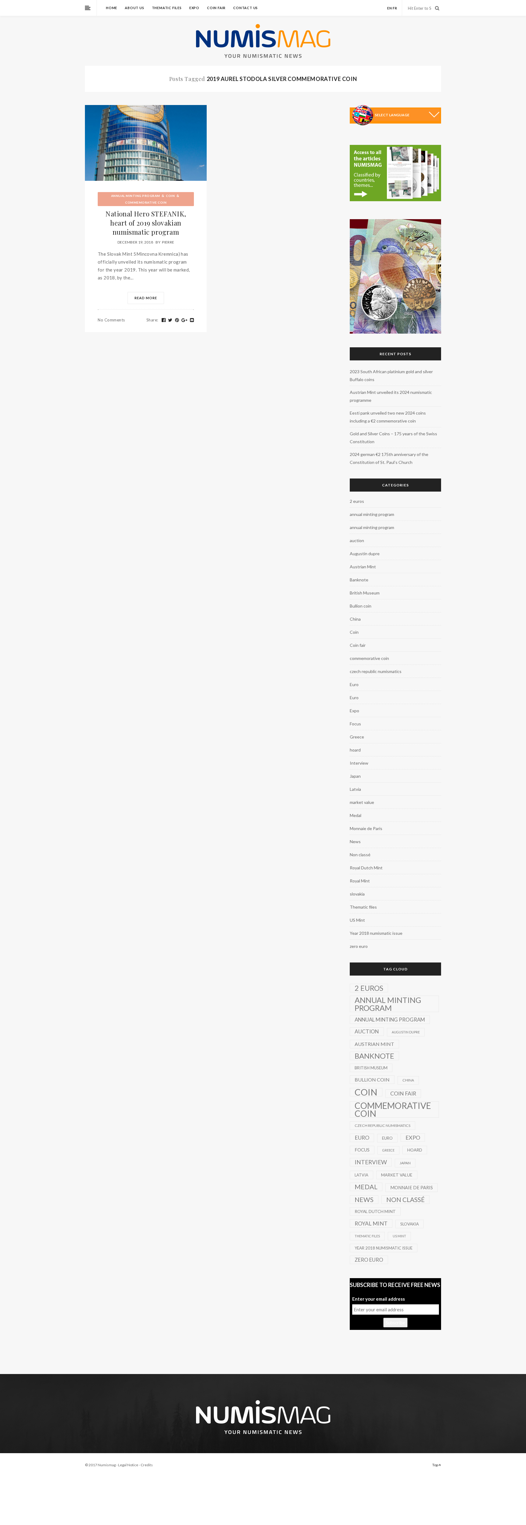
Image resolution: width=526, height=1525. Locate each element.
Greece (357, 736)
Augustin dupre (365, 553)
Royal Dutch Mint (366, 867)
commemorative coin (146, 202)
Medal (355, 815)
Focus (355, 723)
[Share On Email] (192, 320)
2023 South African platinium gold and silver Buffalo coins (391, 375)
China (355, 619)
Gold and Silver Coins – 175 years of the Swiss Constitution (393, 437)
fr (395, 8)
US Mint (357, 920)
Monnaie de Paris (366, 828)
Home (111, 8)
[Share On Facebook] (164, 320)
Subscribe (395, 1322)
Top (435, 1465)
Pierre (168, 242)
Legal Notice (128, 1465)
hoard (355, 749)
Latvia (355, 789)
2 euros (357, 501)
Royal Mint (360, 880)
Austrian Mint (363, 566)
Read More (146, 298)
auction (357, 540)
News (355, 841)
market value (362, 802)
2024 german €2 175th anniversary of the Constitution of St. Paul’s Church (389, 458)
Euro (354, 684)
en (389, 8)
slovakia (357, 893)
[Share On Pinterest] (177, 320)
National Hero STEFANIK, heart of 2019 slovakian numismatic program (145, 223)
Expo (194, 8)
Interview (359, 763)
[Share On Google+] (184, 320)
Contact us (245, 8)
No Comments (111, 319)
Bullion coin (360, 605)
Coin (170, 196)
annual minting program (135, 196)
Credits (147, 1465)
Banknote (359, 579)
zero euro (359, 946)
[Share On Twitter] (170, 320)
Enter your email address (378, 1299)
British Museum (365, 592)
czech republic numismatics (376, 671)
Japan (355, 776)
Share (152, 319)
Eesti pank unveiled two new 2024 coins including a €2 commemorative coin (388, 416)
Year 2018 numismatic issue (376, 933)
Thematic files (167, 8)
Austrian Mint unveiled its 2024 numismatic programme (391, 396)
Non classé (360, 854)
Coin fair (216, 8)
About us (134, 8)
